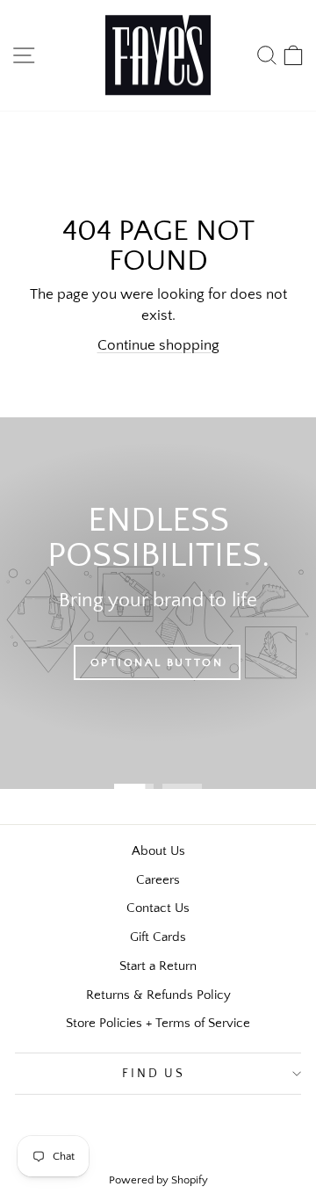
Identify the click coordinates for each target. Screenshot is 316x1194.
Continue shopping (158, 345)
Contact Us (158, 908)
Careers (158, 879)
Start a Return (158, 966)
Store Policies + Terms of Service (158, 1023)
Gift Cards (158, 937)
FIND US (153, 1074)
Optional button (157, 662)
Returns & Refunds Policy (158, 995)
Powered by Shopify (158, 1180)
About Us (158, 850)
